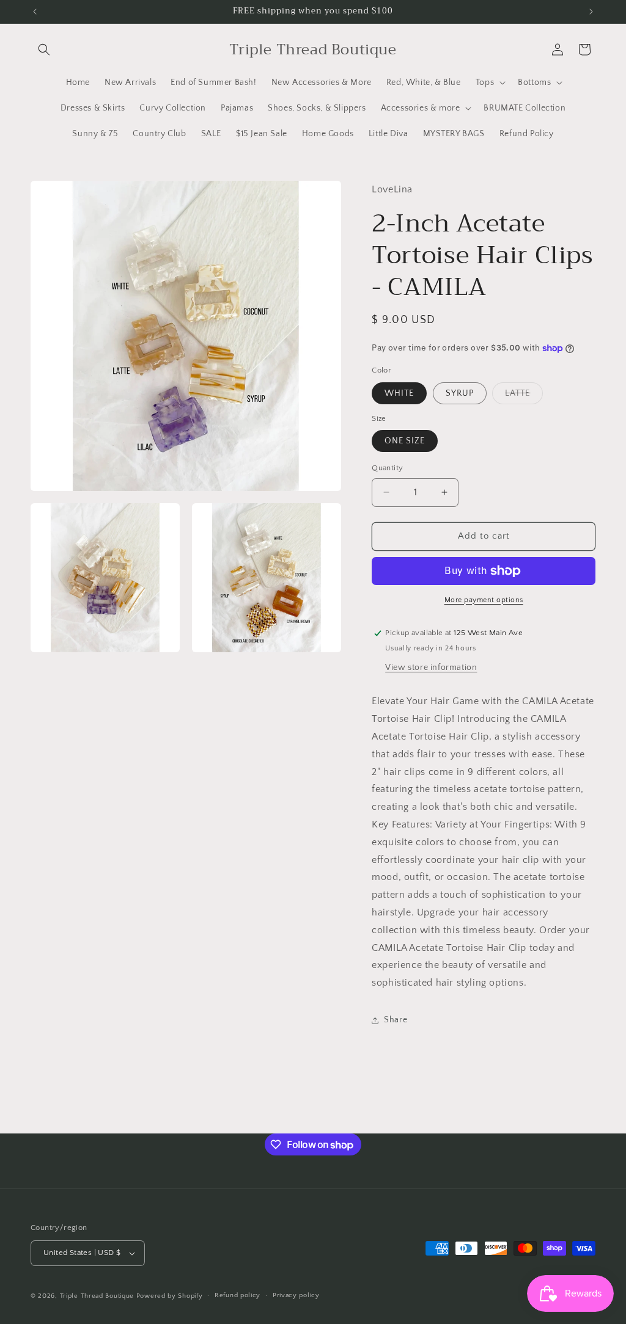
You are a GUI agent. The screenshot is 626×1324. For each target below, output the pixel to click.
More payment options (483, 600)
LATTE (524, 396)
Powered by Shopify (169, 1296)
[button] (44, 49)
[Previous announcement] (34, 11)
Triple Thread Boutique (97, 1296)
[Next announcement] (591, 11)
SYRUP (460, 393)
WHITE (399, 393)
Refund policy (237, 1295)
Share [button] (395, 1020)
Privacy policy (296, 1295)
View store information (431, 667)
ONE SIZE (405, 441)
